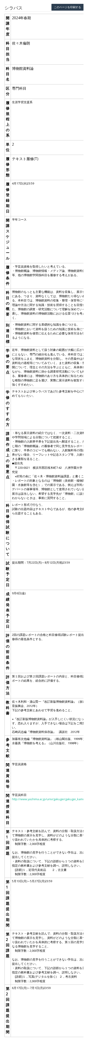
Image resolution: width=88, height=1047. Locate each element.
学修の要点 (7, 361)
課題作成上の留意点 (7, 455)
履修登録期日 (7, 198)
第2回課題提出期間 (7, 1010)
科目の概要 (7, 303)
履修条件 (7, 275)
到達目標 (7, 333)
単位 (7, 147)
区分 (7, 91)
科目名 (7, 74)
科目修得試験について (7, 530)
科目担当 (7, 51)
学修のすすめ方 (7, 408)
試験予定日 (7, 574)
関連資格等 (7, 775)
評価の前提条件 (7, 651)
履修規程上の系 (7, 119)
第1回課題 (7, 842)
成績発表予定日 (7, 610)
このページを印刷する (67, 7)
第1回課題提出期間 (7, 903)
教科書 (7, 708)
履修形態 (7, 166)
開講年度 (7, 26)
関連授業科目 (7, 809)
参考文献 (7, 747)
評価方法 (7, 685)
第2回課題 (7, 945)
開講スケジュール (7, 239)
